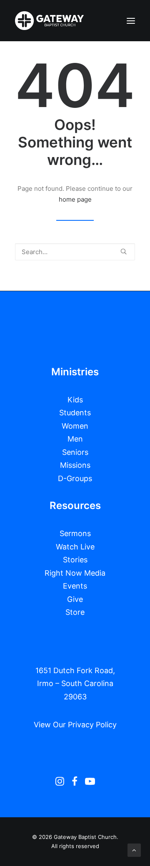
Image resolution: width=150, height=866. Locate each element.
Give (75, 599)
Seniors (75, 452)
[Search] (75, 251)
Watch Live (75, 546)
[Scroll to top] (134, 850)
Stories (75, 559)
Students (75, 412)
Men (75, 438)
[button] (131, 20)
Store (75, 612)
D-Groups (75, 478)
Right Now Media (75, 573)
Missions (75, 465)
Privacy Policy (92, 724)
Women (75, 426)
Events (75, 585)
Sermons (75, 533)
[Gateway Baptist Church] (49, 20)
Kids (75, 399)
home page (75, 199)
